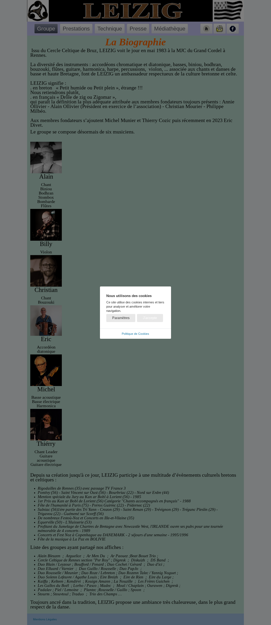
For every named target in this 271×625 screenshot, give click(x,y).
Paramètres (121, 318)
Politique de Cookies (135, 333)
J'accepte (150, 318)
